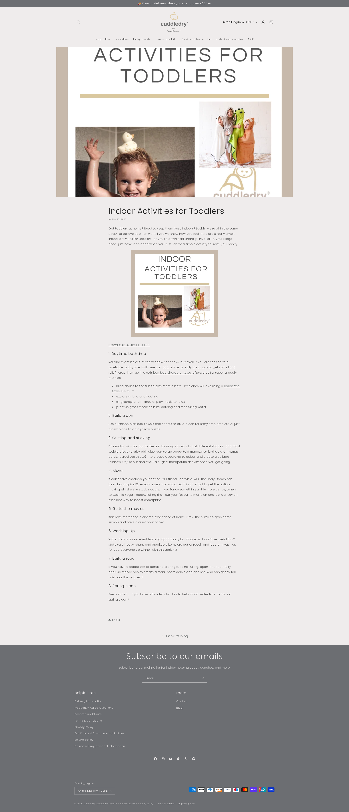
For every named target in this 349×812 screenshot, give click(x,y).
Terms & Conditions (88, 720)
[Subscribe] (203, 678)
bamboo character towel (173, 373)
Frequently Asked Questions (94, 708)
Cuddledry (89, 803)
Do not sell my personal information (100, 746)
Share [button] (116, 620)
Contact (182, 701)
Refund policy (84, 740)
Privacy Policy (84, 727)
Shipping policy (186, 803)
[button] (79, 22)
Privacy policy (145, 803)
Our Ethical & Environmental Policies (100, 733)
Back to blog (177, 636)
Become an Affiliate (88, 714)
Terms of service (165, 803)
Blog (179, 708)
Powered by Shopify (106, 803)
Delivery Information (89, 701)
